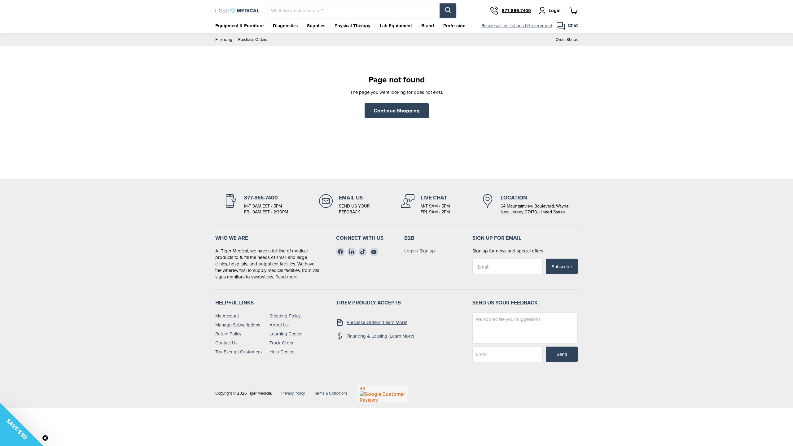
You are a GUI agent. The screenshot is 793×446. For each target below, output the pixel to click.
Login (410, 250)
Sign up (427, 250)
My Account (227, 316)
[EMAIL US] (344, 204)
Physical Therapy (352, 25)
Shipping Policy (284, 316)
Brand (427, 25)
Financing (223, 39)
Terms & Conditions (331, 393)
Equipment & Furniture (239, 25)
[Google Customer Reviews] (382, 393)
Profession (454, 25)
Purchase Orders (252, 39)
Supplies (316, 25)
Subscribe (562, 266)
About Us (279, 324)
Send (562, 354)
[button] (21, 424)
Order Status (567, 39)
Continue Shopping (397, 110)
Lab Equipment (396, 25)
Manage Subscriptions (237, 324)
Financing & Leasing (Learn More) (380, 336)
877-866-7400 (516, 10)
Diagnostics (285, 25)
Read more (286, 276)
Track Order (281, 342)
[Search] (448, 10)
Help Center (281, 351)
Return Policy (228, 333)
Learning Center (285, 333)
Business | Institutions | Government (516, 25)
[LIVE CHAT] (425, 204)
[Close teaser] (45, 438)
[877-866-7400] (256, 204)
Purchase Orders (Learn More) (377, 322)
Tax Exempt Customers (238, 351)
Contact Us (226, 342)
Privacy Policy (293, 393)
